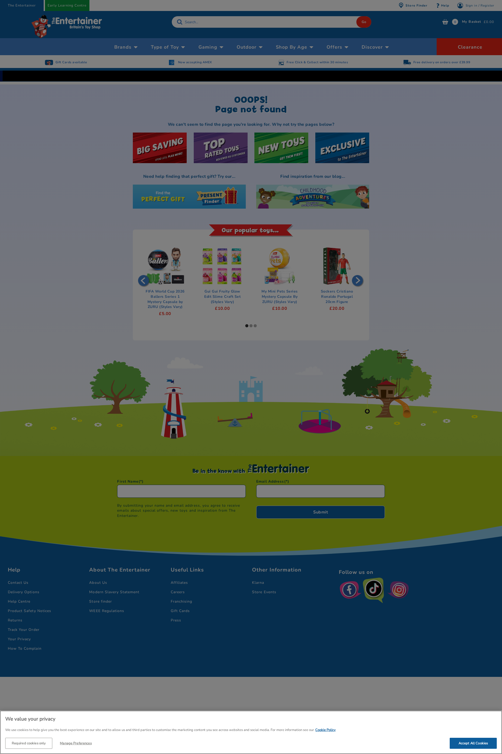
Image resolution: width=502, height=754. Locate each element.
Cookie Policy (325, 730)
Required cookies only (29, 743)
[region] (251, 732)
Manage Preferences (76, 743)
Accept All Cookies (473, 743)
